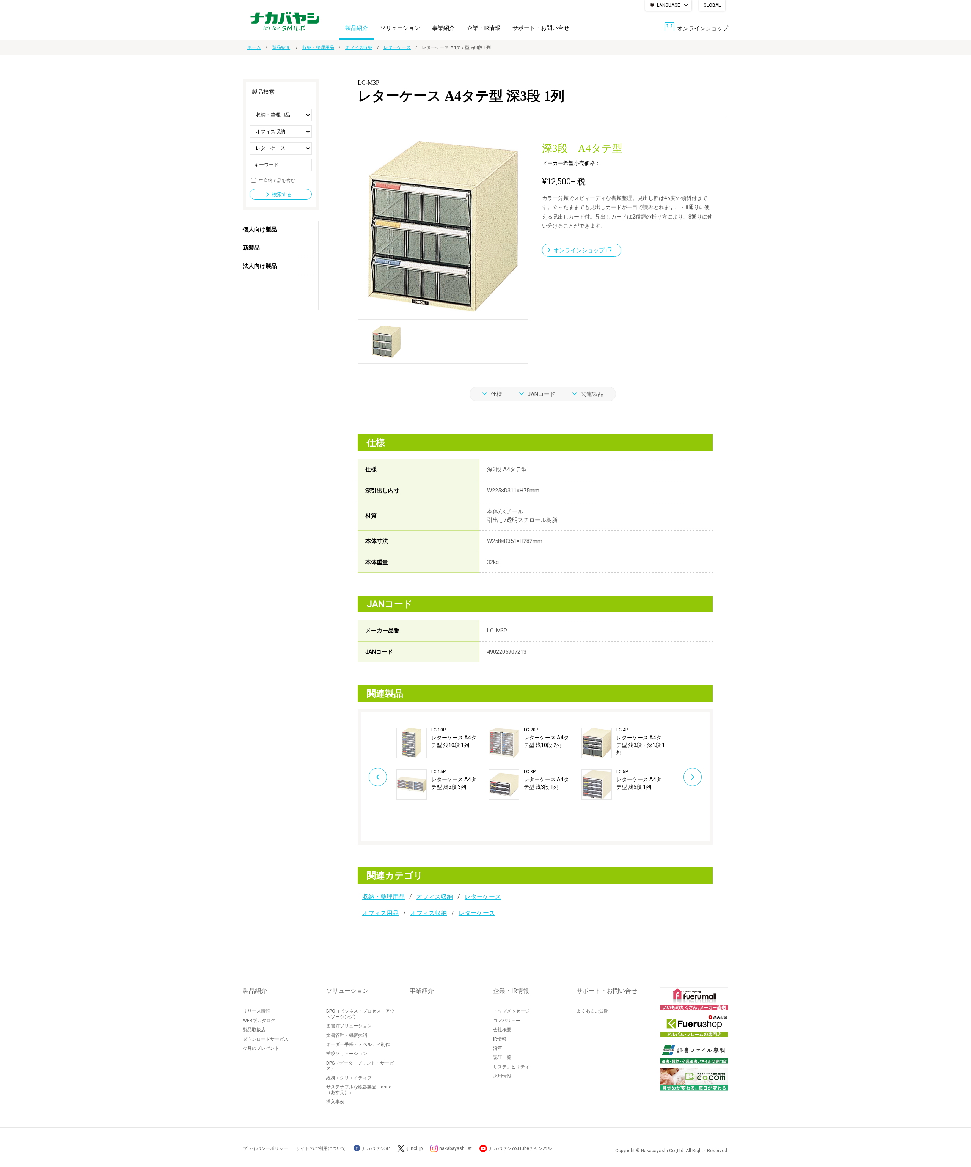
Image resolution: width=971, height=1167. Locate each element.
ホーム (254, 47)
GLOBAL (712, 5)
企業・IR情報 (483, 28)
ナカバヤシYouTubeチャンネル (520, 1148)
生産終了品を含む (277, 180)
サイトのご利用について (321, 1148)
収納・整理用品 (318, 47)
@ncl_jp (414, 1148)
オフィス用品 (380, 913)
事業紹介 (443, 28)
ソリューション (400, 28)
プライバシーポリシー (265, 1148)
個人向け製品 (260, 229)
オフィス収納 (358, 47)
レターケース (397, 47)
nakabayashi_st (455, 1148)
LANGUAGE (668, 5)
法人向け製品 (260, 266)
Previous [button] (378, 777)
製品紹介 (356, 28)
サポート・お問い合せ (540, 28)
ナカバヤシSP (375, 1148)
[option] (442, 764)
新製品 (251, 248)
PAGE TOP (957, 1130)
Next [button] (692, 777)
